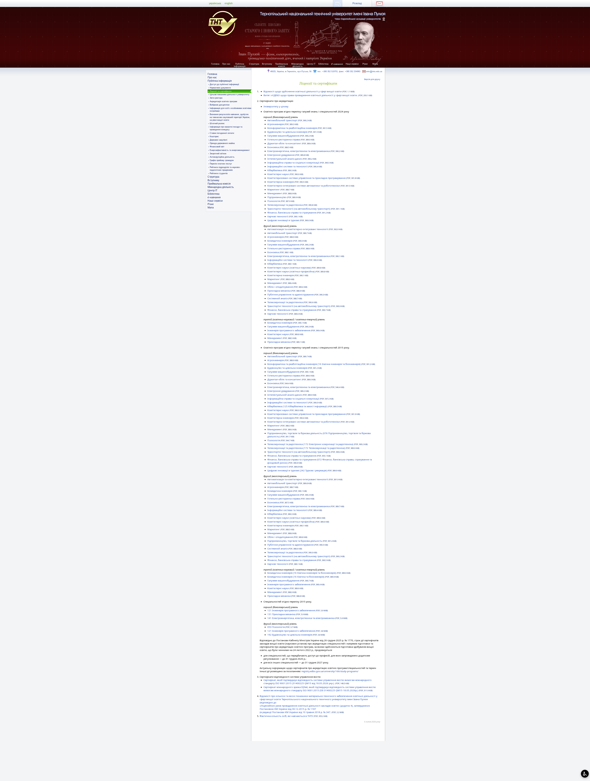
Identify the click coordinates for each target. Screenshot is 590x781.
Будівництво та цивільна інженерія (294, 131)
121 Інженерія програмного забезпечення (297, 610)
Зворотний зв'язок (218, 153)
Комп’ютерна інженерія (287, 181)
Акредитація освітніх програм (223, 101)
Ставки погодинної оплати (222, 133)
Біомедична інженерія (287, 240)
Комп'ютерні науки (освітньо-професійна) (298, 271)
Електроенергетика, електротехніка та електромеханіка (305, 151)
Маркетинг (280, 189)
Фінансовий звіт (217, 146)
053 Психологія (282, 626)
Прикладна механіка (286, 290)
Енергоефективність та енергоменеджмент (230, 150)
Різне (365, 64)
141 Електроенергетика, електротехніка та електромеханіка (307, 618)
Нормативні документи (220, 88)
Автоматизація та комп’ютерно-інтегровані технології (304, 229)
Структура (254, 64)
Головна (215, 64)
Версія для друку (372, 79)
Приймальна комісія (281, 65)
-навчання (337, 64)
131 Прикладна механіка (287, 614)
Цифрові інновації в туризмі (290, 220)
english (229, 3)
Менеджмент (282, 193)
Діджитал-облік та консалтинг (291, 143)
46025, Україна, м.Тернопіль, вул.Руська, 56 (290, 71)
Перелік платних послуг (221, 164)
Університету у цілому (276, 106)
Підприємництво (284, 197)
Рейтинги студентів (219, 173)
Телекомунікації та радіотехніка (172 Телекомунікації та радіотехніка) (313, 447)
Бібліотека (323, 64)
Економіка (280, 147)
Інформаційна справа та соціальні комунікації (300, 162)
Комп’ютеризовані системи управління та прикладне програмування (313, 177)
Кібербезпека (282, 170)
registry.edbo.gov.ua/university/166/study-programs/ (329, 671)
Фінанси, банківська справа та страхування (299, 212)
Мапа (375, 64)
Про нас (226, 64)
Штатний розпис (217, 123)
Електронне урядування (288, 154)
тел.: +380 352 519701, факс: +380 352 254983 (338, 71)
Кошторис (214, 136)
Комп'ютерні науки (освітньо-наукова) (296, 267)
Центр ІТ (311, 64)
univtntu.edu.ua (374, 71)
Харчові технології (285, 216)
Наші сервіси (352, 64)
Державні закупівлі (218, 140)
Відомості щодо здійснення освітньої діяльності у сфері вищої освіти (309, 91)
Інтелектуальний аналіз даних (291, 158)
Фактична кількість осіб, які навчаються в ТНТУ (293, 715)
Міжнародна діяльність (297, 65)
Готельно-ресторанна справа (290, 139)
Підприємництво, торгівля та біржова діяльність (301, 540)
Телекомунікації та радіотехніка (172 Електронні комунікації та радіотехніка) (317, 444)
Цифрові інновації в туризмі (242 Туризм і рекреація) (304, 470)
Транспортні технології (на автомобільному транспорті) (306, 208)
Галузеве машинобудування (290, 135)
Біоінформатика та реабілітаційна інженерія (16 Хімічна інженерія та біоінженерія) (321, 364)
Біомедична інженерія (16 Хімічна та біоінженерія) (303, 576)
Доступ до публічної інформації (224, 84)
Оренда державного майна (222, 143)
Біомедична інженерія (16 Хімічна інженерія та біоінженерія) (308, 572)
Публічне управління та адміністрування (297, 294)
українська (215, 3)
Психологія (280, 201)
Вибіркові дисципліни (219, 105)
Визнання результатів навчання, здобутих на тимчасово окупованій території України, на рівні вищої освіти (230, 117)
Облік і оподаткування (287, 286)
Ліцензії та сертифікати (220, 91)
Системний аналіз (284, 298)
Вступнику (267, 64)
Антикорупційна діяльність (222, 157)
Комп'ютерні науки (285, 174)
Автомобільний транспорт (289, 120)
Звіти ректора (216, 98)
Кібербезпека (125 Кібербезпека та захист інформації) (304, 406)
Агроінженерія (282, 124)
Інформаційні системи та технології (294, 166)
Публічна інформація (240, 65)
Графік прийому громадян (222, 160)
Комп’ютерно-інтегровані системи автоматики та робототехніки (310, 185)
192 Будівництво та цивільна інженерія (296, 634)
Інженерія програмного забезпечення (296, 330)
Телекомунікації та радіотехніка (292, 204)
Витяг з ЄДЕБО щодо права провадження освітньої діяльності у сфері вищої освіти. (318, 95)
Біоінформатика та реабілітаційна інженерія (299, 127)
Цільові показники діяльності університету (229, 94)
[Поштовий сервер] (379, 3)
